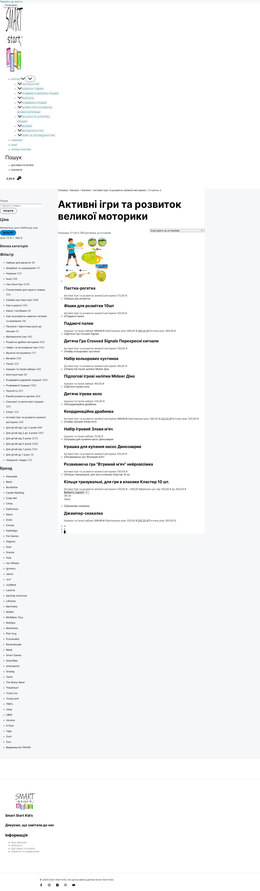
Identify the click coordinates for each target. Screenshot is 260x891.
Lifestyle (11, 601)
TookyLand (12, 698)
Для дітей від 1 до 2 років (21, 427)
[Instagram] (49, 885)
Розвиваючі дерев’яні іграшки (40, 93)
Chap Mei (11, 498)
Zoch (9, 736)
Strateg (10, 671)
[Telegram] (57, 885)
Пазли (9, 363)
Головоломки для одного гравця (25, 289)
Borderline (12, 487)
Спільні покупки (21, 149)
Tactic (9, 676)
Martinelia (11, 606)
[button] (23, 79)
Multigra (10, 622)
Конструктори (14, 374)
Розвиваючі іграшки (34, 103)
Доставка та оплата (22, 165)
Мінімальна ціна (9, 227)
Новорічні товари (32, 89)
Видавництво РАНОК (18, 747)
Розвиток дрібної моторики (22, 342)
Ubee (9, 709)
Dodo (9, 519)
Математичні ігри (32, 131)
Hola (8, 557)
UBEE (9, 714)
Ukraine (10, 720)
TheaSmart (12, 687)
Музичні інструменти (18, 352)
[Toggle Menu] (30, 79)
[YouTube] (73, 885)
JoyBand (11, 584)
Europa (10, 525)
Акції (14, 145)
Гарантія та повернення (25, 851)
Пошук (4, 200)
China (9, 503)
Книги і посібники (16, 310)
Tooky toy (12, 693)
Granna (10, 552)
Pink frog (11, 633)
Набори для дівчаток (18, 262)
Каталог (16, 79)
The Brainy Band (15, 682)
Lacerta (10, 590)
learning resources (16, 595)
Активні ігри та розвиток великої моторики (119, 190)
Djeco (9, 514)
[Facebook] (41, 885)
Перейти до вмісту (11, 1)
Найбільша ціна (29, 227)
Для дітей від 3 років (18, 438)
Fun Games (12, 536)
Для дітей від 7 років (18, 449)
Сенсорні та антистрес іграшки (24, 401)
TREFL (9, 703)
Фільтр (8, 232)
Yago (9, 731)
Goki (8, 546)
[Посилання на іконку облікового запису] (6, 184)
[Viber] (65, 885)
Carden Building (15, 492)
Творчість (28, 98)
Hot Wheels (12, 563)
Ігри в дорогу (14, 305)
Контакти (16, 170)
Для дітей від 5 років (18, 443)
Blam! (9, 481)
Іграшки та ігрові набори (21, 369)
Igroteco (11, 568)
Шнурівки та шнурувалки (21, 268)
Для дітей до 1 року (18, 454)
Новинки (16, 140)
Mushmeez (12, 628)
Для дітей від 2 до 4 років (21, 432)
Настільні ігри (30, 84)
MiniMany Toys (14, 617)
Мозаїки (27, 126)
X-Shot (10, 725)
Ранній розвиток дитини (20, 396)
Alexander (11, 476)
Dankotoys (12, 508)
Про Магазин (19, 842)
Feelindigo (12, 530)
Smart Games (14, 655)
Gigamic (10, 541)
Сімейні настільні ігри (19, 299)
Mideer (10, 611)
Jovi (8, 579)
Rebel (9, 649)
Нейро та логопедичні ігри (38, 135)
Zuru (8, 741)
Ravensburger (14, 644)
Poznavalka (12, 638)
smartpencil (12, 666)
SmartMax (12, 660)
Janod (9, 573)
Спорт (9, 411)
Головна (63, 190)
